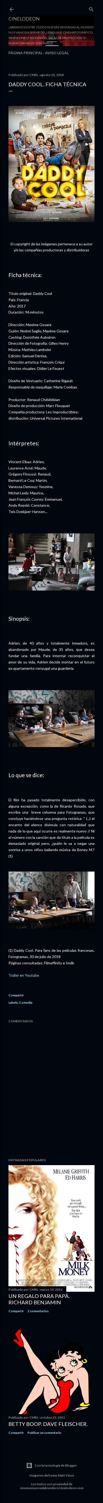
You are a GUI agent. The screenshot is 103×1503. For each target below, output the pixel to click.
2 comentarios (38, 1311)
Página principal (25, 53)
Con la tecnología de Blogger (56, 1465)
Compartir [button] (16, 995)
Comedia (25, 1002)
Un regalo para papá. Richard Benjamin (39, 1299)
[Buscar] (91, 8)
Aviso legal (57, 53)
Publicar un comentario (44, 1433)
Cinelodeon (24, 18)
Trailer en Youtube (23, 975)
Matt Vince (66, 1475)
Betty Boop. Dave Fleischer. (48, 1424)
